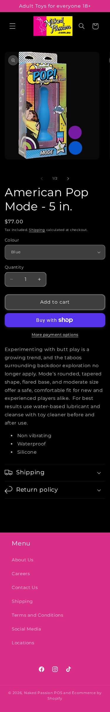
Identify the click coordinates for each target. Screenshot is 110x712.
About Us (22, 560)
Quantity (14, 267)
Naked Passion (38, 693)
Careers (21, 573)
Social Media (26, 629)
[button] (12, 26)
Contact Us (25, 587)
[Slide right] (68, 178)
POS (58, 693)
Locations (23, 643)
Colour (12, 240)
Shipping (37, 230)
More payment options (55, 334)
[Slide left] (41, 178)
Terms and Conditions (37, 615)
